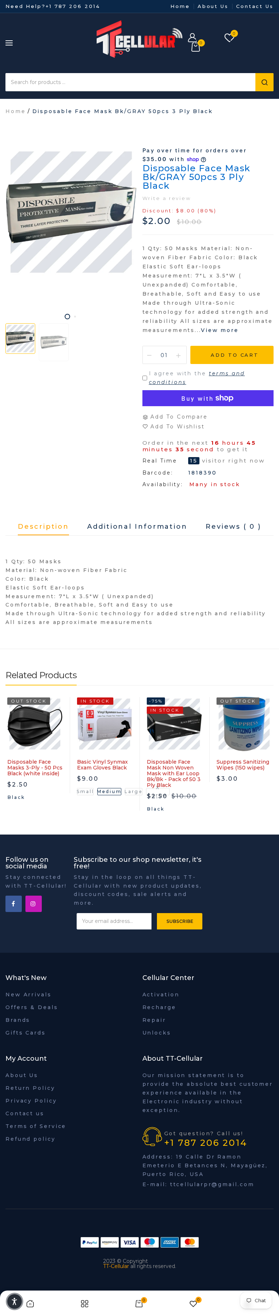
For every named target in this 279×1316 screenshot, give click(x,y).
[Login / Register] (202, 38)
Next (268, 764)
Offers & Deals (31, 1007)
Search (264, 82)
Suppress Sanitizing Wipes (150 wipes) (243, 765)
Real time (159, 461)
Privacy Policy (31, 1100)
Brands (17, 1020)
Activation (160, 994)
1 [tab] (67, 317)
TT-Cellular (116, 1266)
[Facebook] (13, 904)
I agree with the (197, 377)
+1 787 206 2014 (73, 6)
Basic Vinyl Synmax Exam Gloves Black (102, 765)
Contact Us (255, 6)
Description (43, 527)
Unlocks (156, 1032)
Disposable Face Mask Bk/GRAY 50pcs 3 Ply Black (196, 177)
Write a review (166, 198)
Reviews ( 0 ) (233, 527)
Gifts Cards (25, 1032)
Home (180, 6)
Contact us (24, 1113)
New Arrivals (28, 994)
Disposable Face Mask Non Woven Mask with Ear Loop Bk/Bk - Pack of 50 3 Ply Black (174, 773)
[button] (14, 1301)
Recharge (159, 1007)
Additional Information (137, 527)
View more (220, 330)
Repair (154, 1020)
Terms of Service (35, 1126)
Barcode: (157, 472)
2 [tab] (75, 317)
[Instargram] (33, 904)
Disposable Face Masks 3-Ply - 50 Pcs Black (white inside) (34, 767)
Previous (11, 764)
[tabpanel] (71, 212)
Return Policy (30, 1088)
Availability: (162, 484)
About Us (213, 6)
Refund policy (30, 1139)
